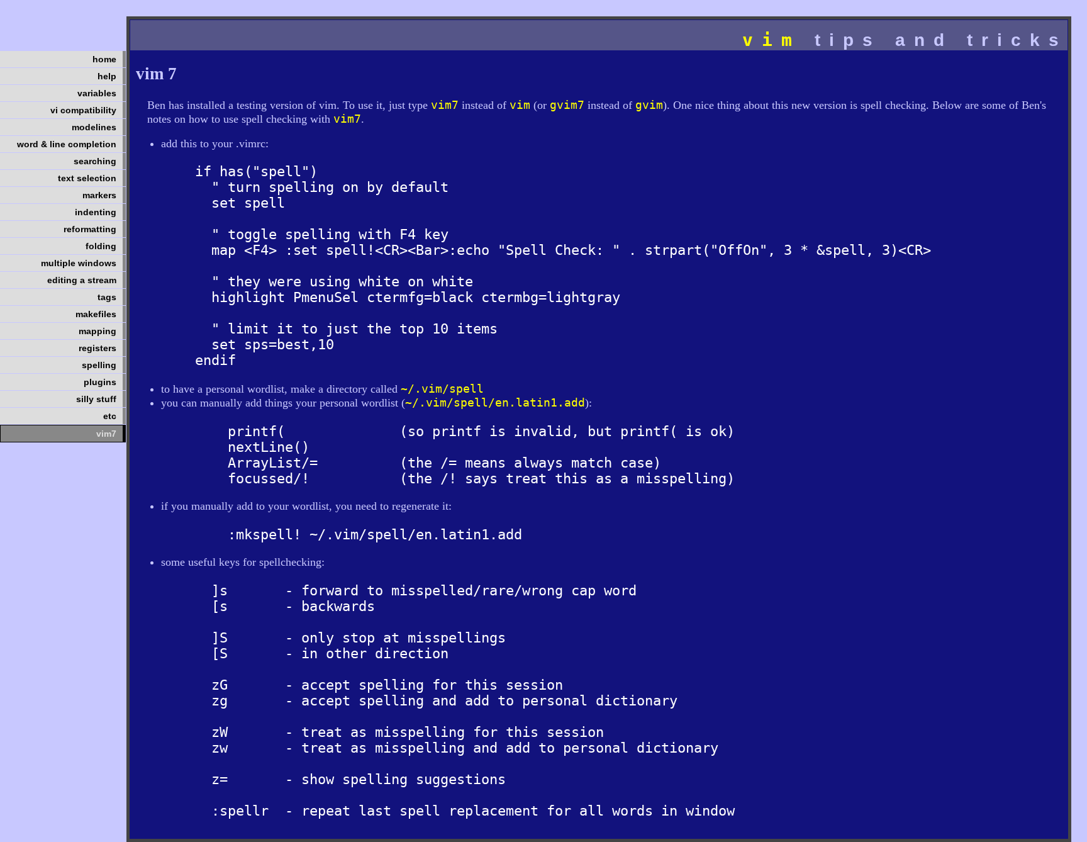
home (104, 59)
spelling (99, 365)
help (107, 76)
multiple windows (78, 263)
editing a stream (81, 280)
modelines (94, 127)
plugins (100, 382)
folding (101, 246)
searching (95, 161)
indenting (95, 212)
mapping (97, 331)
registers (97, 348)
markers (99, 195)
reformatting (90, 229)
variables (96, 93)
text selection (87, 178)
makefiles (95, 314)
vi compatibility (83, 110)
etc (109, 416)
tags (107, 297)
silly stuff (96, 399)
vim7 (106, 434)
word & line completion (66, 144)
